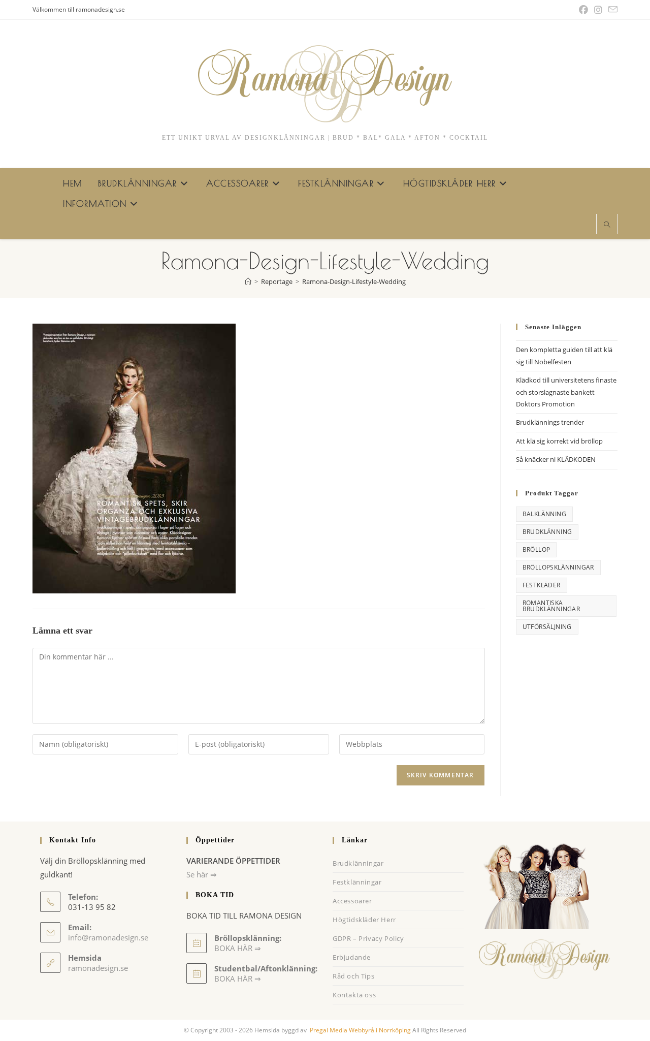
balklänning (544, 514)
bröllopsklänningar (558, 567)
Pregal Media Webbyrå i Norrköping (359, 1030)
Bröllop (536, 549)
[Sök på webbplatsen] (607, 225)
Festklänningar (357, 882)
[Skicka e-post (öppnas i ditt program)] (611, 10)
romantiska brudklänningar (551, 605)
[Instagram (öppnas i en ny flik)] (598, 10)
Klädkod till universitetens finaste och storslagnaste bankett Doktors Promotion (566, 391)
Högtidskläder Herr (364, 919)
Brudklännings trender (550, 422)
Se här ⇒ (201, 874)
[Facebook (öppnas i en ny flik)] (583, 10)
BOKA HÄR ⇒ (237, 978)
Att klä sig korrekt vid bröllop (559, 441)
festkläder (542, 585)
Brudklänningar (358, 863)
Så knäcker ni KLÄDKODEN (556, 459)
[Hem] (248, 281)
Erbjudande (352, 957)
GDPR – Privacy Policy (368, 938)
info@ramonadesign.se (108, 937)
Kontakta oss (354, 994)
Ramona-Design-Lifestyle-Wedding (354, 281)
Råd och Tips (353, 976)
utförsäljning (547, 626)
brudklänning (547, 531)
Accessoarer (352, 900)
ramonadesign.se (98, 968)
